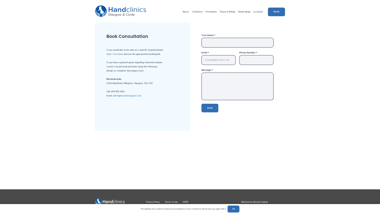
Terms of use (171, 202)
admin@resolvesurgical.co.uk (127, 96)
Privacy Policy (153, 202)
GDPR (185, 202)
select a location (114, 54)
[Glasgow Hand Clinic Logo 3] (120, 11)
